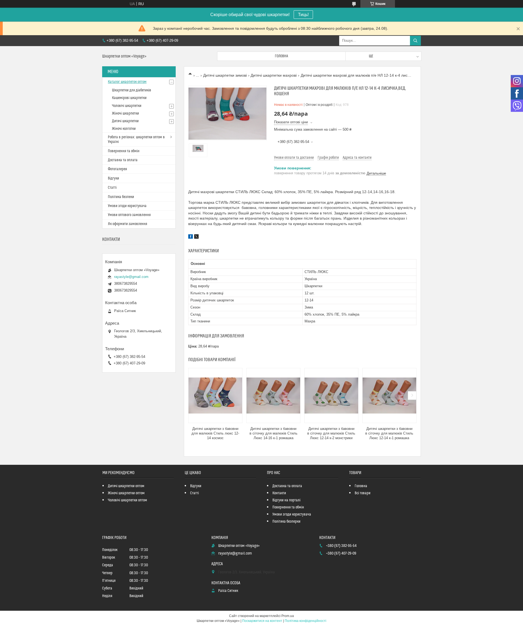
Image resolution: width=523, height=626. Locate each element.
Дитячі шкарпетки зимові (225, 75)
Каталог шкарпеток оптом (127, 82)
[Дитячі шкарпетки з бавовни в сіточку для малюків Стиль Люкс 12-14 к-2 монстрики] (331, 395)
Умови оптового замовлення (129, 215)
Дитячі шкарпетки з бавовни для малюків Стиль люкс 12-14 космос (215, 433)
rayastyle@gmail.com (131, 277)
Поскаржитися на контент (262, 621)
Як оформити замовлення (127, 224)
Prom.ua (287, 616)
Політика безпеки (121, 197)
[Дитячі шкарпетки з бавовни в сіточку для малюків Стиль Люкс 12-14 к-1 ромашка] (389, 395)
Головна (281, 56)
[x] (196, 237)
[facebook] (190, 237)
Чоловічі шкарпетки (126, 106)
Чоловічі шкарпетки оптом (127, 500)
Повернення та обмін (123, 151)
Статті (112, 187)
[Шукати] (415, 41)
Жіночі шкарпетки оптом (126, 493)
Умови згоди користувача (127, 206)
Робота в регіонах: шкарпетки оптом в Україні (136, 139)
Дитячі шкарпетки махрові (274, 75)
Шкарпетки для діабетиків (131, 90)
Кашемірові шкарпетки (129, 98)
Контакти (279, 493)
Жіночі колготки (124, 129)
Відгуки (113, 178)
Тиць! (303, 14)
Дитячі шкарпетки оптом (126, 486)
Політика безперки (286, 521)
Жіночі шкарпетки (125, 113)
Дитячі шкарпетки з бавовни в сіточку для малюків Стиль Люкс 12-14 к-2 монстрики (331, 433)
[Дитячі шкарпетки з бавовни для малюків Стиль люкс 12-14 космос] (215, 395)
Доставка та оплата (123, 160)
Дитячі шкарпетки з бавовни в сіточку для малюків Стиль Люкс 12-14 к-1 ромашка (389, 433)
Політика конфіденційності (305, 621)
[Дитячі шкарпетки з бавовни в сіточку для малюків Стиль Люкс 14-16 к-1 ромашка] (273, 395)
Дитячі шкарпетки (125, 121)
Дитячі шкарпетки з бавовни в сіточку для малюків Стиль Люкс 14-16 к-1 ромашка (273, 433)
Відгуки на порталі (286, 500)
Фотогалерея (117, 169)
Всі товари (362, 493)
